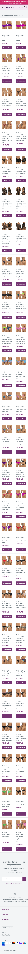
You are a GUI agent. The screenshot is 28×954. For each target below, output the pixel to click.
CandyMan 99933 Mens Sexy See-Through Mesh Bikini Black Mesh (21, 706)
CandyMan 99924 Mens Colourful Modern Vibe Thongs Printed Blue (21, 442)
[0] (25, 7)
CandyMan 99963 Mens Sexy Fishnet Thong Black (6, 171)
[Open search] (19, 7)
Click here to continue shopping (14, 883)
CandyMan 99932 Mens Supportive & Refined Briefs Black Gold (7, 606)
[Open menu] (2, 7)
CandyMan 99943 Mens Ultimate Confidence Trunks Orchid (6, 37)
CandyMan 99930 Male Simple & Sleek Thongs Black (21, 738)
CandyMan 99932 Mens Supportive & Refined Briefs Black (7, 738)
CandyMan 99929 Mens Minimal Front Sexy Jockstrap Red (21, 538)
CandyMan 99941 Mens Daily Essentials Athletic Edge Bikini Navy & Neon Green (7, 340)
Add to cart (7, 180)
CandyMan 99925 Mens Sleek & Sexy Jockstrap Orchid (6, 474)
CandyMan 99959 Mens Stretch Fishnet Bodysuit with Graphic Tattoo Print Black (7, 205)
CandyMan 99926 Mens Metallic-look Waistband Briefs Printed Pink (6, 506)
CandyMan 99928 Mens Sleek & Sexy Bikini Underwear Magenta (20, 506)
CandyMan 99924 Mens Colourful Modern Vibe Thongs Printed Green (7, 837)
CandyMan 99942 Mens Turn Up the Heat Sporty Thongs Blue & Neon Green (21, 307)
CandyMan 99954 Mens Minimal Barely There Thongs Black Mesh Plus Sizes (21, 104)
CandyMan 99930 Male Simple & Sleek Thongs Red (7, 572)
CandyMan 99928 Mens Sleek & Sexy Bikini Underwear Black (20, 770)
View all (24, 15)
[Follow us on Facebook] (3, 935)
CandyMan (4, 33)
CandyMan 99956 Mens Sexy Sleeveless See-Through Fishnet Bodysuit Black (6, 240)
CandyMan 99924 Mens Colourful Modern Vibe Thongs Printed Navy (7, 408)
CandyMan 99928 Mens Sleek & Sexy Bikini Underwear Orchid (6, 539)
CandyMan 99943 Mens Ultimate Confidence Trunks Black (6, 307)
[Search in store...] (24, 879)
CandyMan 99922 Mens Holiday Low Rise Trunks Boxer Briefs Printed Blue (6, 373)
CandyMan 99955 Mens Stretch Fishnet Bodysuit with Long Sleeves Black (21, 239)
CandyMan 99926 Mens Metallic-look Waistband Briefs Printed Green (6, 803)
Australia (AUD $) (6, 927)
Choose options (7, 47)
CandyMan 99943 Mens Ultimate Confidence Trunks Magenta (20, 37)
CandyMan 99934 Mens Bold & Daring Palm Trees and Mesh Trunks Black (7, 706)
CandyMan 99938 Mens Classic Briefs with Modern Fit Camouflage (6, 639)
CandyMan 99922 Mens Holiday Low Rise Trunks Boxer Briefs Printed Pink (20, 340)
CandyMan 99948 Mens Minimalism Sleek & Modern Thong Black (20, 274)
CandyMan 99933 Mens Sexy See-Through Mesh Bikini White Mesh (21, 606)
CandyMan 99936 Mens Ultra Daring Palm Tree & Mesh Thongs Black (6, 672)
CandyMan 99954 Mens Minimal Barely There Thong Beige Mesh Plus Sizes (7, 104)
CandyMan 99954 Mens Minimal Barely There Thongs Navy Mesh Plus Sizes (7, 274)
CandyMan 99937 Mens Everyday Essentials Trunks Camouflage (20, 639)
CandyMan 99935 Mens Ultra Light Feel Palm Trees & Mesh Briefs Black (21, 672)
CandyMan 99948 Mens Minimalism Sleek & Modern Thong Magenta (6, 71)
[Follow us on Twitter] (6, 935)
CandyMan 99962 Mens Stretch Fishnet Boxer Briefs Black (21, 171)
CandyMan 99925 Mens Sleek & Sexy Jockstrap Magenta (21, 474)
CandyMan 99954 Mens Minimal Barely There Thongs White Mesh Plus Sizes (21, 137)
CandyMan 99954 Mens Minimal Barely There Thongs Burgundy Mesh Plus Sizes (7, 138)
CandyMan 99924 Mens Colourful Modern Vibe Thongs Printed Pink (21, 408)
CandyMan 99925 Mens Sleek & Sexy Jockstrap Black (20, 803)
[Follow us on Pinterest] (8, 935)
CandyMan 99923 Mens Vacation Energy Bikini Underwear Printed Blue (20, 374)
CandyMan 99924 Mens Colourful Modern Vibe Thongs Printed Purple (7, 442)
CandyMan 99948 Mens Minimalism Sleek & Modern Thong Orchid (20, 71)
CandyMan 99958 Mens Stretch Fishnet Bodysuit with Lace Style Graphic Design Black (21, 205)
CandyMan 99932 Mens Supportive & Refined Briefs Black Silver (21, 573)
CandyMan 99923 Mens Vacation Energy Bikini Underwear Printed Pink (20, 838)
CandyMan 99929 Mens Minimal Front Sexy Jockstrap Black (6, 770)
